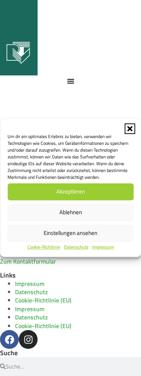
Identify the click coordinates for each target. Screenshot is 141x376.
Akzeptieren (70, 191)
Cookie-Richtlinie (43, 246)
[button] (129, 128)
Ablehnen (70, 212)
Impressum (103, 246)
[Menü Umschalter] (70, 81)
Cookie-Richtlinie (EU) (43, 300)
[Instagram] (28, 339)
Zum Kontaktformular (28, 261)
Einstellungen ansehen (70, 233)
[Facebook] (9, 339)
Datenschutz (76, 246)
